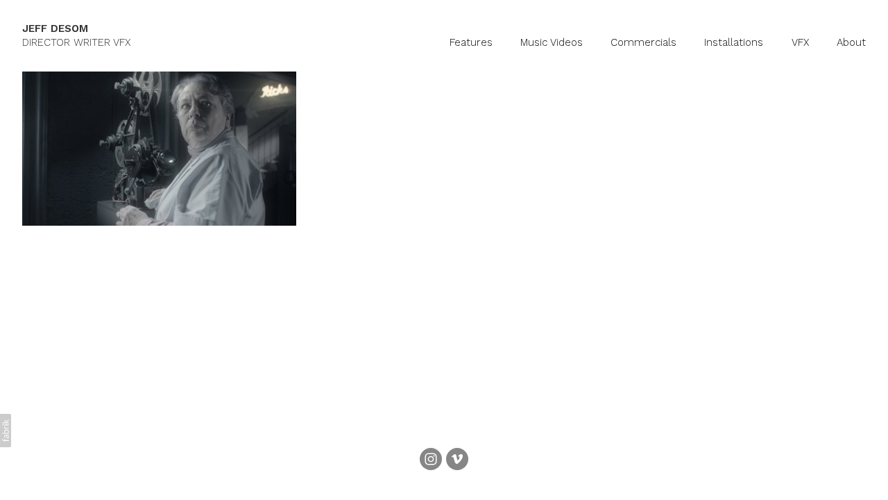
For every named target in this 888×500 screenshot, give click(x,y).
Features (471, 42)
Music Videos (551, 42)
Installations (733, 42)
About (851, 42)
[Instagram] (431, 459)
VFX (800, 42)
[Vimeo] (457, 459)
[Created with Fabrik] (5, 430)
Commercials (643, 42)
